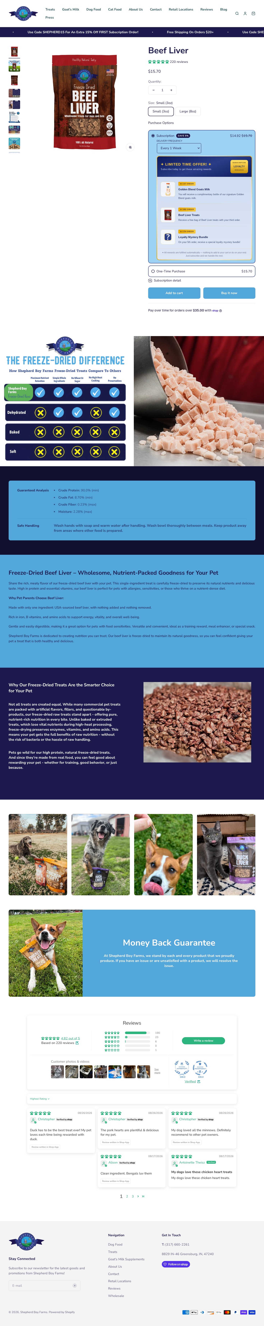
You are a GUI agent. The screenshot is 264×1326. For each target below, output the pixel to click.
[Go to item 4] (14, 94)
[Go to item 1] (14, 52)
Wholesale (116, 1296)
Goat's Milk (70, 9)
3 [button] (133, 1196)
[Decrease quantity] (153, 90)
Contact (156, 9)
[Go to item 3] (14, 81)
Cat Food (115, 9)
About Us (136, 9)
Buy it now (229, 293)
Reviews (206, 9)
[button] (159, 62)
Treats (50, 9)
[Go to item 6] (14, 118)
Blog (223, 9)
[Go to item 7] (14, 131)
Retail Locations (181, 9)
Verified (190, 1081)
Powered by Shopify (62, 1312)
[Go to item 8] (14, 144)
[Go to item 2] (14, 66)
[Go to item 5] (14, 105)
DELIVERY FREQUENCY (169, 141)
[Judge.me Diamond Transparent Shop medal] (200, 1068)
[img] (40, 1113)
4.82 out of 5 (70, 1038)
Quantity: (154, 81)
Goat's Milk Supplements (126, 1259)
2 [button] (127, 1196)
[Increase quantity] (171, 90)
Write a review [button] (203, 1041)
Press (49, 17)
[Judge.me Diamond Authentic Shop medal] (182, 1068)
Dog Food (93, 9)
